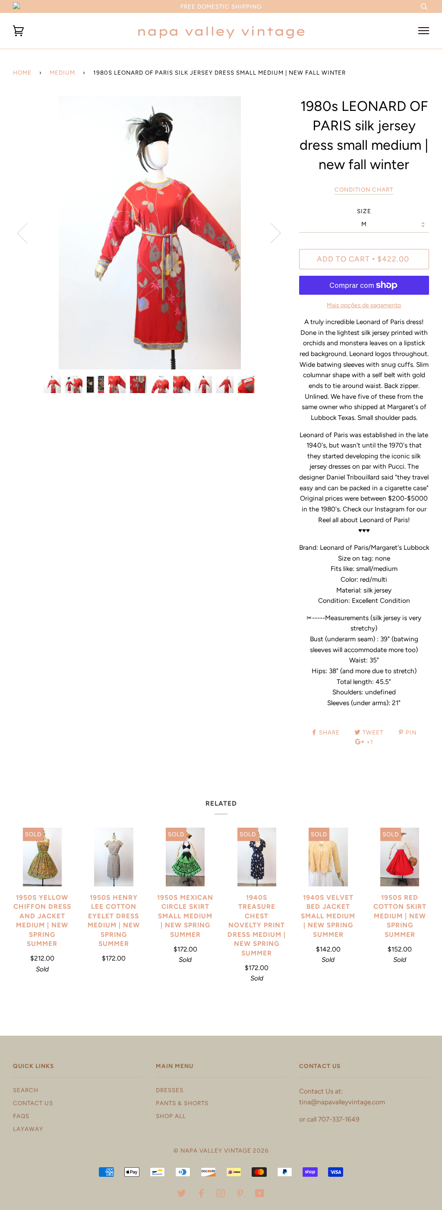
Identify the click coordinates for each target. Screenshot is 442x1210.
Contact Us (33, 1103)
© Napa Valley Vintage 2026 (221, 1150)
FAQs (21, 1115)
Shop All (171, 1115)
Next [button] (270, 232)
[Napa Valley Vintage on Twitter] (181, 1194)
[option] (149, 232)
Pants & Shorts (182, 1103)
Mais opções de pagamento (364, 305)
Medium (62, 72)
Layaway (28, 1128)
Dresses (169, 1090)
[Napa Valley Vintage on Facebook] (201, 1194)
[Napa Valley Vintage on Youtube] (260, 1194)
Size (364, 211)
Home (22, 72)
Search (25, 1090)
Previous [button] (27, 232)
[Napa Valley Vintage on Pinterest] (240, 1194)
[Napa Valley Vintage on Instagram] (220, 1194)
